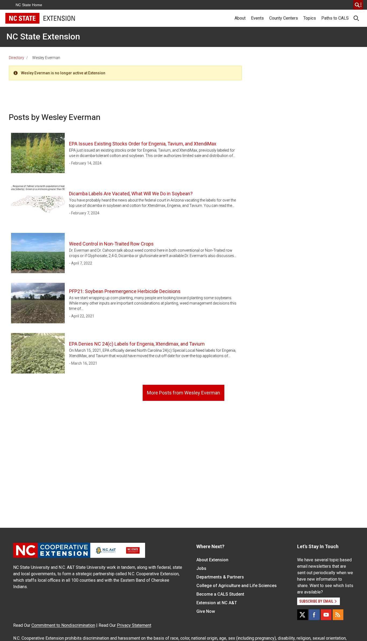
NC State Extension (43, 36)
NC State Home (29, 5)
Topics (309, 18)
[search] (358, 5)
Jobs (201, 568)
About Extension (212, 559)
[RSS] (338, 614)
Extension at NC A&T (216, 602)
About (240, 18)
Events (257, 18)
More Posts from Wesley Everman (183, 392)
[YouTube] (326, 614)
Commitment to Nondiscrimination (63, 625)
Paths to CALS (335, 18)
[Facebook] (314, 614)
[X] (302, 614)
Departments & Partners (220, 577)
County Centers (283, 18)
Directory (16, 58)
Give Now (205, 611)
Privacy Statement (134, 625)
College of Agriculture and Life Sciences (236, 585)
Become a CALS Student (220, 594)
